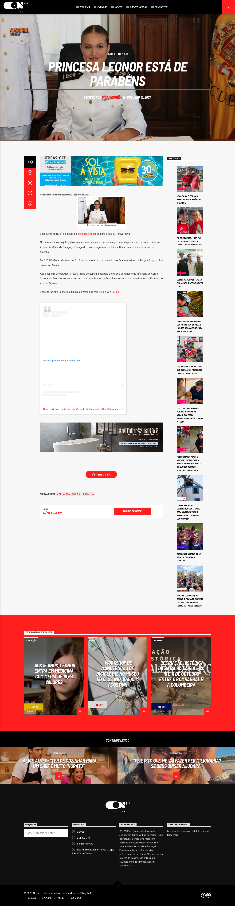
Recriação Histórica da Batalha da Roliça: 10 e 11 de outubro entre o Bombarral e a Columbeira (181, 674)
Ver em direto (101, 474)
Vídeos (118, 7)
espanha (88, 494)
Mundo (111, 53)
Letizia (115, 291)
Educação (31, 640)
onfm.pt (81, 832)
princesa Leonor (87, 233)
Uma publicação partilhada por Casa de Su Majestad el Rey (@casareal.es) (83, 409)
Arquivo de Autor (132, 511)
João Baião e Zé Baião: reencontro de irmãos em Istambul (189, 199)
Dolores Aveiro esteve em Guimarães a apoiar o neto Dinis (190, 283)
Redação (30, 709)
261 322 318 (83, 838)
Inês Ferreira (112, 97)
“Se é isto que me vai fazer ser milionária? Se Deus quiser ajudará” (177, 763)
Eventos (102, 7)
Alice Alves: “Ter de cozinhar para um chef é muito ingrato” (59, 763)
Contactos (161, 7)
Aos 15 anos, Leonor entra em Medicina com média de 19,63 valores (54, 673)
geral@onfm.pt (85, 843)
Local (92, 640)
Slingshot (85, 893)
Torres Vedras (138, 7)
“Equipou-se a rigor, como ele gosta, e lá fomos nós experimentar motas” (189, 369)
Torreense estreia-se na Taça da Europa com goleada (189, 557)
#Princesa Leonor (68, 494)
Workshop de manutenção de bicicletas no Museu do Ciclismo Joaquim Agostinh (117, 674)
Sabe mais (125, 865)
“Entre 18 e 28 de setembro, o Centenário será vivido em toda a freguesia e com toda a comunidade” (188, 512)
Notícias (85, 7)
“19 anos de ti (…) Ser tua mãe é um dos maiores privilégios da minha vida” (189, 241)
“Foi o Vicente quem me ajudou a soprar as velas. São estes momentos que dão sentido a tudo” (190, 415)
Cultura (158, 640)
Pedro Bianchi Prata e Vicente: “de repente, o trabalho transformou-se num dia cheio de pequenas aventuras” (189, 463)
